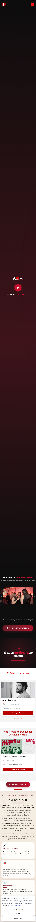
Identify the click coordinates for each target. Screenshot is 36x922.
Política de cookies (15, 905)
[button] (18, 286)
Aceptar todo (18, 909)
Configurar (18, 918)
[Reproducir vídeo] (18, 287)
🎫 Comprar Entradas (18, 713)
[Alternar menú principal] (32, 4)
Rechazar (18, 914)
